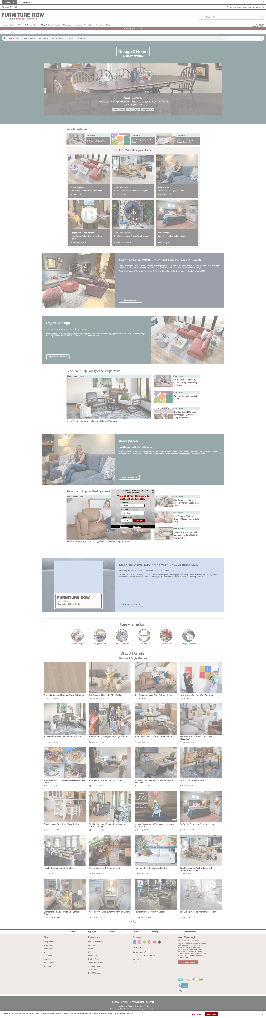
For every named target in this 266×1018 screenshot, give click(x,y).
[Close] (262, 1014)
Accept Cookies (211, 1014)
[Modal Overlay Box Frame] (133, 509)
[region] (133, 1014)
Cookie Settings (197, 1014)
